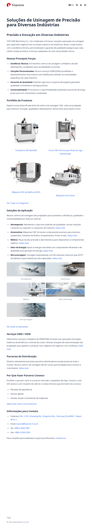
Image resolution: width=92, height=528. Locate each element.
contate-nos (60, 438)
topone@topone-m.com (27, 424)
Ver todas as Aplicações (17, 326)
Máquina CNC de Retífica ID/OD (26, 192)
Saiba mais (60, 228)
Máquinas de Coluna (65, 195)
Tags (9, 517)
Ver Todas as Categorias (18, 203)
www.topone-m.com (21, 522)
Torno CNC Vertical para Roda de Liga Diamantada (65, 152)
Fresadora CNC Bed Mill (26, 150)
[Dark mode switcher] (81, 5)
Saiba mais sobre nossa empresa (22, 404)
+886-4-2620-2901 (22, 428)
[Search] (77, 5)
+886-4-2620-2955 (22, 432)
